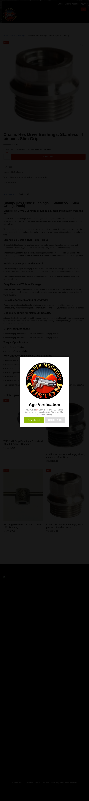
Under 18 (55, 419)
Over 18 (34, 419)
